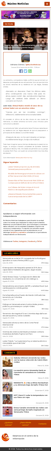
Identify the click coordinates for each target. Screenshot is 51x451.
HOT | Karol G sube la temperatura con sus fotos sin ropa (31, 396)
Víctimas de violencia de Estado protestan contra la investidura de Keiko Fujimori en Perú (23, 333)
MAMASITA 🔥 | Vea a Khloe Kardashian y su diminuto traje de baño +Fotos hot (31, 384)
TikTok (39, 241)
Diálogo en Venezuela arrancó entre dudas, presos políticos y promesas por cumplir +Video (23, 305)
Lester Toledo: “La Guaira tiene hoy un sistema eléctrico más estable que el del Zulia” (25, 342)
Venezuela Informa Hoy (24, 157)
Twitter (15, 241)
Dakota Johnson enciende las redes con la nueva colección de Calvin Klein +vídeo (31, 360)
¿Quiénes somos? (8, 424)
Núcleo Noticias (18, 3)
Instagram (23, 241)
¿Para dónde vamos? (25, 424)
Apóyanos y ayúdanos (18, 232)
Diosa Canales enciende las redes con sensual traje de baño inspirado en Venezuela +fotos (31, 410)
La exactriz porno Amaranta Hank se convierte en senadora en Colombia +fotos (30, 372)
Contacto (42, 424)
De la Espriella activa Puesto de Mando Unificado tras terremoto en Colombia (24, 296)
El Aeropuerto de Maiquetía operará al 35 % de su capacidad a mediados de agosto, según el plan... (22, 269)
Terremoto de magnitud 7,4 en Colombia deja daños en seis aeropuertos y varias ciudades (25, 315)
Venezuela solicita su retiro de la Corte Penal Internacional (20, 324)
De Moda (9, 24)
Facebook (31, 241)
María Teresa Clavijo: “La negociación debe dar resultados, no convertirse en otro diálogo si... (21, 278)
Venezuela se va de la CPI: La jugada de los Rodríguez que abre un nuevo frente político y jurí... (24, 259)
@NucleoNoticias (33, 65)
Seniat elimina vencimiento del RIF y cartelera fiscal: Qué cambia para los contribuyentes (25, 287)
